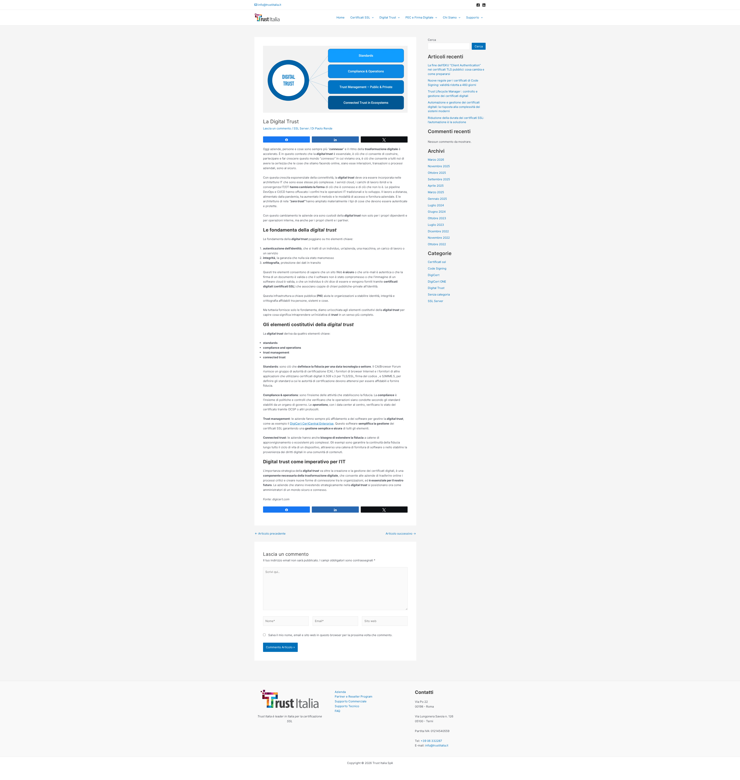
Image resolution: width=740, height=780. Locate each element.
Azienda (340, 692)
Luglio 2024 (436, 205)
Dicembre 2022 (438, 231)
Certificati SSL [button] (360, 17)
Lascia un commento (277, 128)
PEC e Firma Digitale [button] (419, 17)
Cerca (432, 40)
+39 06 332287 (431, 741)
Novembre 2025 (439, 166)
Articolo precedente (270, 533)
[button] (372, 17)
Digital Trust (436, 288)
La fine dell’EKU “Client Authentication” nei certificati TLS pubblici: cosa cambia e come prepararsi (456, 69)
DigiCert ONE (437, 281)
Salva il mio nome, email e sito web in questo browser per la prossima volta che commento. (330, 635)
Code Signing (437, 268)
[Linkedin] (484, 5)
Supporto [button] (472, 17)
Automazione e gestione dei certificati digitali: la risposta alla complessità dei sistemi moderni (454, 107)
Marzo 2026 (436, 159)
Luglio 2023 (436, 225)
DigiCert (433, 275)
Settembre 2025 (439, 179)
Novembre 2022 (439, 237)
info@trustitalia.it (269, 5)
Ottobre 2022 (437, 244)
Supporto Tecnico (347, 706)
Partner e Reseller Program (353, 696)
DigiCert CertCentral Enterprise (312, 423)
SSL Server (301, 128)
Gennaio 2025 (437, 199)
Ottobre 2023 (437, 218)
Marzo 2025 (436, 192)
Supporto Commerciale (351, 701)
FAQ (337, 711)
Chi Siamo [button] (450, 17)
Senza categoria (439, 294)
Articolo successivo (401, 533)
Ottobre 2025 (437, 173)
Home (340, 17)
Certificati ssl (437, 262)
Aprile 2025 (436, 185)
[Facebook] (478, 5)
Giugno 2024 (437, 211)
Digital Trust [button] (387, 17)
